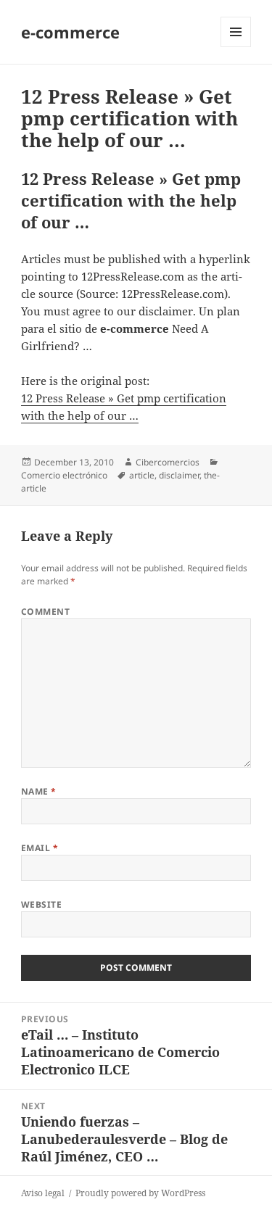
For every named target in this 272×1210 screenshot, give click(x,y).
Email (39, 848)
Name (39, 791)
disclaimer (179, 475)
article (141, 475)
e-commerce (70, 32)
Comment (45, 611)
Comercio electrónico (64, 475)
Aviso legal (43, 1193)
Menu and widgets (236, 46)
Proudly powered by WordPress (140, 1193)
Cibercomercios (167, 462)
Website (41, 904)
